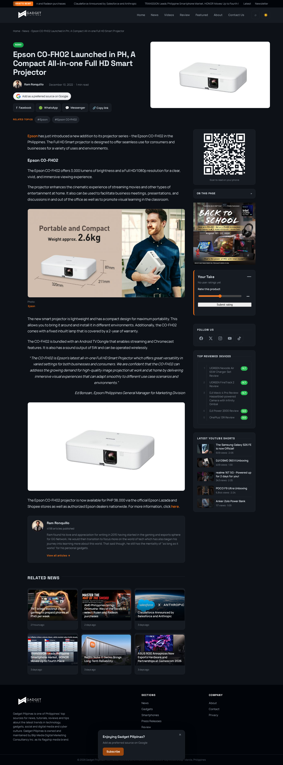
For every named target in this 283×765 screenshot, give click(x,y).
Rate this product (209, 289)
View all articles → (58, 555)
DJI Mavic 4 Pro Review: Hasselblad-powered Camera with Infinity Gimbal (224, 398)
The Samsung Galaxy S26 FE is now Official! (234, 446)
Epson (33, 136)
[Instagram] (220, 338)
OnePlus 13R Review (222, 417)
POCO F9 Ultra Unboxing (231, 488)
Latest (247, 3)
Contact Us (236, 15)
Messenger (75, 108)
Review (185, 15)
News (154, 15)
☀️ (266, 15)
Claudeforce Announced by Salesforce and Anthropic (86, 3)
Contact (214, 709)
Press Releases (151, 721)
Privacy (213, 715)
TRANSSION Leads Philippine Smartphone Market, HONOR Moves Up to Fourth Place (176, 3)
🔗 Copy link (100, 108)
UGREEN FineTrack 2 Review (221, 384)
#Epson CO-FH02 (66, 119)
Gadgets (147, 709)
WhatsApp (48, 108)
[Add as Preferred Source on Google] (42, 96)
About (218, 15)
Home (141, 15)
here (175, 506)
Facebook (23, 108)
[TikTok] (239, 338)
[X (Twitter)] (211, 338)
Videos (169, 15)
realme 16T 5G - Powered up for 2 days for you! (233, 474)
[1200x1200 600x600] (224, 264)
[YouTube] (230, 338)
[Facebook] (201, 338)
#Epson (42, 119)
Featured (202, 15)
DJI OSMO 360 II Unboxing (232, 460)
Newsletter (261, 3)
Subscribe (113, 751)
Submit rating (225, 304)
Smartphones (150, 715)
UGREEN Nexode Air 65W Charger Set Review (221, 371)
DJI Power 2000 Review (224, 411)
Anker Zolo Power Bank (230, 501)
